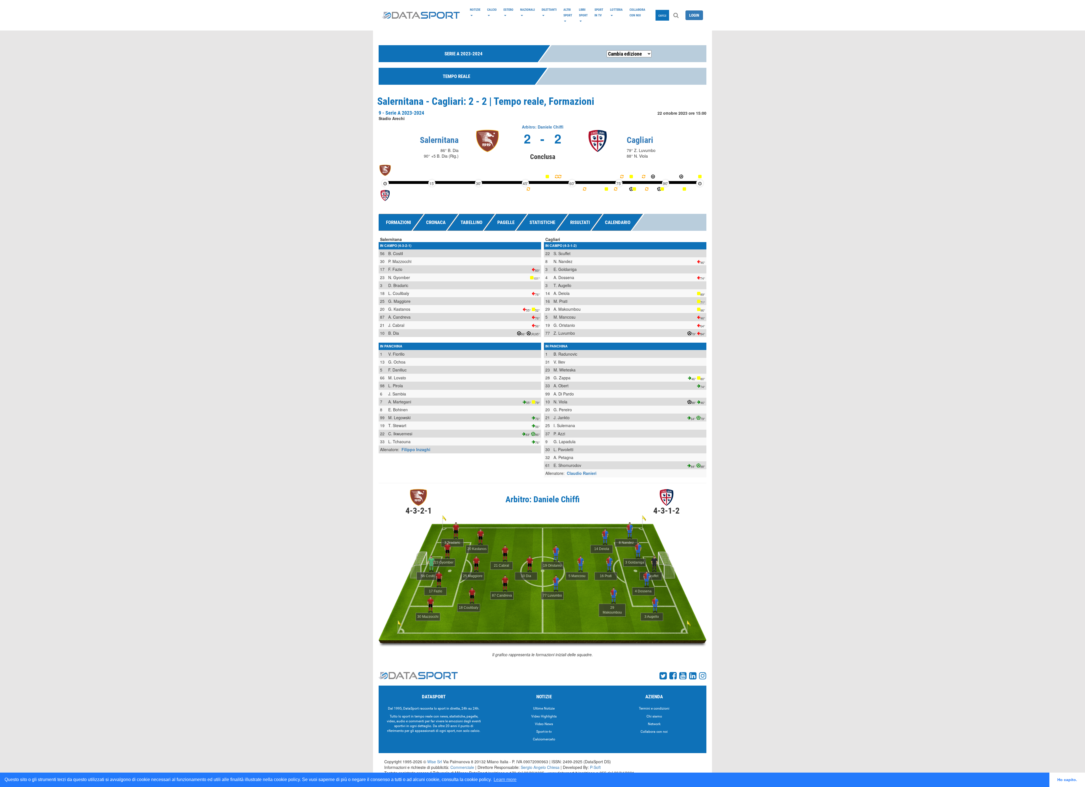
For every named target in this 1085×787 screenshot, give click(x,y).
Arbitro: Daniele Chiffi (542, 127)
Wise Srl (434, 761)
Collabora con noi (637, 12)
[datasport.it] (421, 15)
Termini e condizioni (654, 708)
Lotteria (616, 10)
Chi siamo (654, 716)
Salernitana (439, 140)
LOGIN (694, 15)
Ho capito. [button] (1067, 779)
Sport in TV (598, 12)
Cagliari (640, 140)
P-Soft (595, 767)
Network (654, 724)
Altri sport (567, 12)
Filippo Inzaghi (416, 449)
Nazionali (527, 10)
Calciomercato (544, 739)
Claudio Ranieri (581, 473)
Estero (508, 10)
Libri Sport (583, 12)
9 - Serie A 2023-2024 (401, 113)
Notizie (475, 10)
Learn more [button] (505, 779)
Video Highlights (544, 716)
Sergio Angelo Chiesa (540, 767)
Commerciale (462, 767)
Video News (544, 724)
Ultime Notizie (544, 708)
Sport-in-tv (544, 732)
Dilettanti (549, 10)
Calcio (492, 10)
